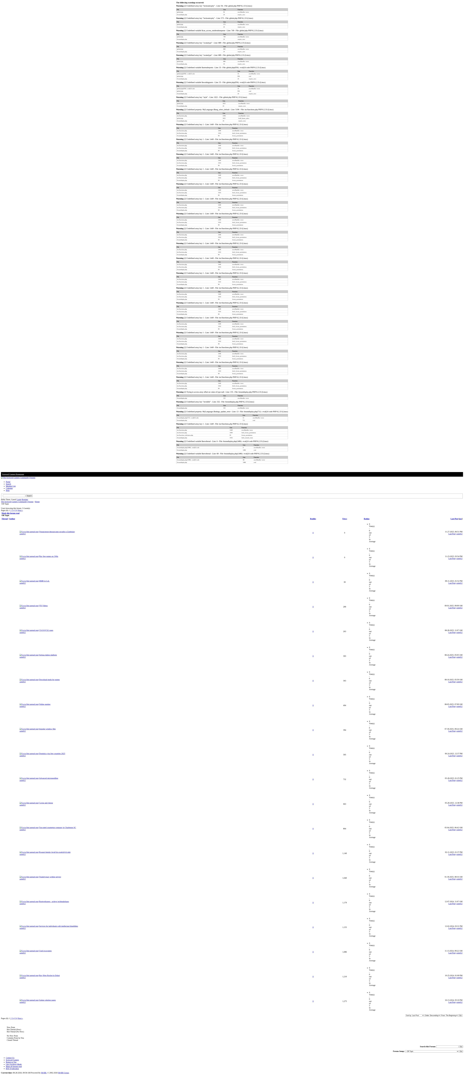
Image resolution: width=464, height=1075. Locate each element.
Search (8, 484)
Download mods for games (49, 680)
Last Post (454, 519)
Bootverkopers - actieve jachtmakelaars (54, 901)
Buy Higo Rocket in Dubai (49, 975)
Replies (313, 519)
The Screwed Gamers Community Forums (17, 502)
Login (19, 500)
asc (460, 519)
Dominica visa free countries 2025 (52, 754)
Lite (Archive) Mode (14, 1064)
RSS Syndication (12, 1069)
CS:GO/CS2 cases (46, 630)
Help (8, 490)
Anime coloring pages (47, 1000)
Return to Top (11, 1062)
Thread (5, 519)
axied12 (23, 534)
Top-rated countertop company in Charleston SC (57, 828)
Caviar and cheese (46, 803)
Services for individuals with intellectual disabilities (58, 926)
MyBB (43, 1073)
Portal (8, 482)
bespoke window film (47, 729)
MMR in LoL (44, 581)
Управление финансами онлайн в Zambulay (57, 532)
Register (25, 500)
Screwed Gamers (12, 1060)
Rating (366, 519)
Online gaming (44, 704)
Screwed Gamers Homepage (13, 474)
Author (12, 519)
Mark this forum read (10, 513)
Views (344, 519)
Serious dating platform (48, 655)
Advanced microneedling (48, 778)
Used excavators (45, 951)
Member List (11, 486)
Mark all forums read (14, 1066)
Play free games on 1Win (48, 556)
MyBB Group (63, 1073)
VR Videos (43, 606)
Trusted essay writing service (50, 877)
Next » (20, 510)
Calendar (9, 488)
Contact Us (10, 1058)
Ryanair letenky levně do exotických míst (54, 852)
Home (37, 502)
